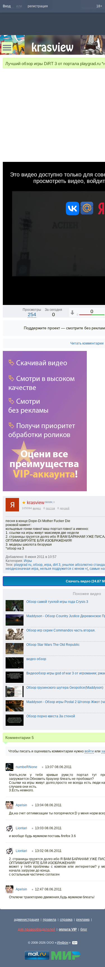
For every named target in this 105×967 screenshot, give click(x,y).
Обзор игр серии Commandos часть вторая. (60, 630)
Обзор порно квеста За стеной (50, 716)
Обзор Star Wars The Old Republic (53, 645)
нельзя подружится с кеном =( (64, 569)
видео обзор (36, 659)
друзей (64, 508)
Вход (7, 6)
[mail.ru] (87, 214)
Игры (28, 561)
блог (83, 929)
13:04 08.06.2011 (48, 805)
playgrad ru (22, 565)
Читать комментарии (87, 343)
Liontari (21, 828)
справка (66, 920)
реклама (83, 920)
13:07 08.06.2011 (58, 767)
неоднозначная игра (22, 569)
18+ (99, 6)
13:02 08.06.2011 (48, 851)
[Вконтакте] (72, 214)
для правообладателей (36, 929)
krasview (33, 502)
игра (47, 565)
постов (50, 508)
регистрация (38, 6)
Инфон (62, 943)
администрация (26, 920)
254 (32, 314)
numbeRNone (26, 767)
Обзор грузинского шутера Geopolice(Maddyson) (64, 688)
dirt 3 (56, 565)
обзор (38, 565)
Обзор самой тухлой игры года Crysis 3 (57, 602)
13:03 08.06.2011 (48, 828)
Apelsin (21, 805)
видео (37, 508)
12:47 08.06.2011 (48, 889)
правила (49, 920)
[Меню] (7, 47)
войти (89, 751)
